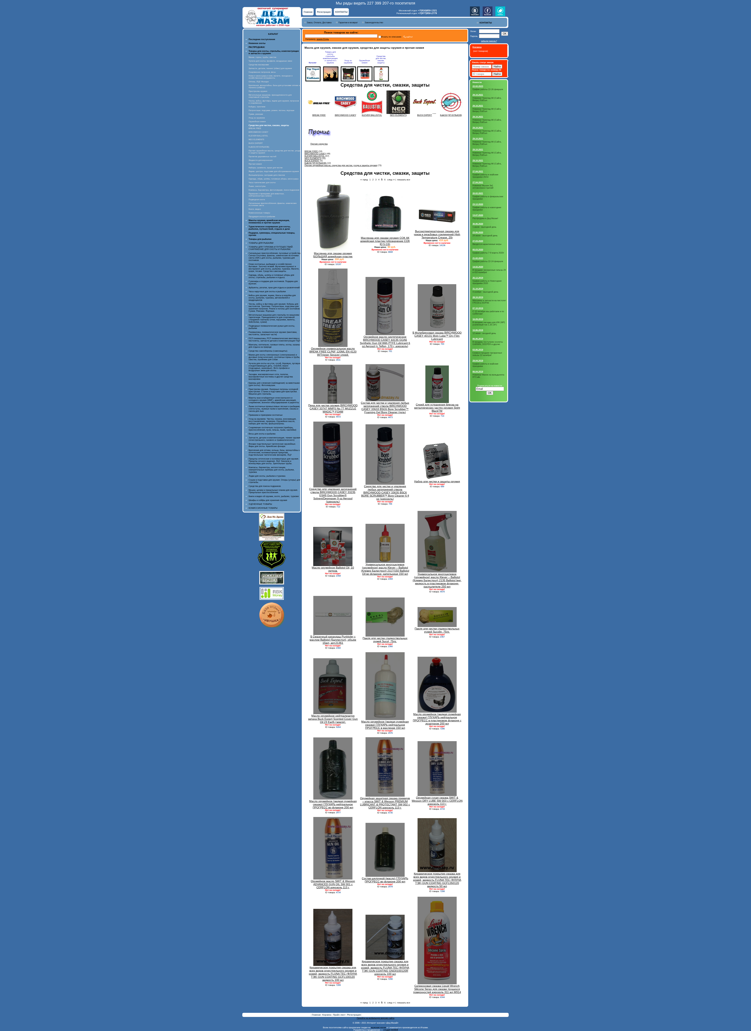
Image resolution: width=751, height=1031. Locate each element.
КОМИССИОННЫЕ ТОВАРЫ (263, 508)
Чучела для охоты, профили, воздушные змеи (270, 61)
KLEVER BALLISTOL (258, 136)
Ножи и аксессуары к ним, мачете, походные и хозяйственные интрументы (271, 77)
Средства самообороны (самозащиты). (268, 351)
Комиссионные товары (259, 213)
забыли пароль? (489, 41)
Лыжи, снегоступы (257, 186)
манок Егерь (323, 39)
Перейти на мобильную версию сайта (375, 1018)
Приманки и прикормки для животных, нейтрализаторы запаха (266, 195)
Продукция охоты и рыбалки (262, 216)
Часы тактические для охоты (262, 182)
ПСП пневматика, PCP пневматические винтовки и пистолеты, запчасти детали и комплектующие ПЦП (274, 339)
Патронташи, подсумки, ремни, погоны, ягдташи (271, 110)
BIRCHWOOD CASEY (258, 132)
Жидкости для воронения (260, 160)
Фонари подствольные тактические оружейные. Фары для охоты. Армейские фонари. (272, 445)
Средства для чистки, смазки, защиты (381, 59)
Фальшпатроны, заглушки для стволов (267, 175)
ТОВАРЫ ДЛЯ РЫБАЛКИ (261, 243)
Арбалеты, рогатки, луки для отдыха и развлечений (274, 287)
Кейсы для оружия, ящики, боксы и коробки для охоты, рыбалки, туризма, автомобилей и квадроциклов (272, 297)
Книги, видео (255, 209)
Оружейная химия (257, 121)
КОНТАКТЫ (341, 12)
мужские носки (378, 1027)
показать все (403, 179)
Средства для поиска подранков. (265, 486)
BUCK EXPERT (256, 143)
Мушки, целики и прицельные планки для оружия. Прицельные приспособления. (273, 491)
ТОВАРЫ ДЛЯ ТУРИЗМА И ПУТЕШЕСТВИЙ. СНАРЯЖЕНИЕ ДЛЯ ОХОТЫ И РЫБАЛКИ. (271, 248)
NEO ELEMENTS (256, 139)
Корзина (327, 1015)
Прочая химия (255, 164)
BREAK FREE (255, 128)
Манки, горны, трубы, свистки (262, 57)
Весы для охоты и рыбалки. (262, 434)
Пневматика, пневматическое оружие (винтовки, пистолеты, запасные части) (273, 333)
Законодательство (374, 22)
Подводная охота (257, 199)
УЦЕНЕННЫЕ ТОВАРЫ (260, 504)
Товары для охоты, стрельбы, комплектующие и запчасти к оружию (330, 57)
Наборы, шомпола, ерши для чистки (266, 168)
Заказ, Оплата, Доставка (319, 22)
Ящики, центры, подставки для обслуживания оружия (274, 171)
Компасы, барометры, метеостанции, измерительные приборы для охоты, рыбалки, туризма (271, 469)
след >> (391, 179)
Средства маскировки (259, 65)
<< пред (364, 179)
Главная (308, 12)
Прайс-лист (339, 1015)
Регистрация (324, 12)
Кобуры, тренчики (257, 107)
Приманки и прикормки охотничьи (265, 415)
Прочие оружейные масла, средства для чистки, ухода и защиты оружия (341, 165)
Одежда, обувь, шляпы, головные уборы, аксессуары (273, 179)
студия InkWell (391, 1030)
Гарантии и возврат (348, 22)
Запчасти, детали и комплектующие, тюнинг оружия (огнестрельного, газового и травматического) (274, 438)
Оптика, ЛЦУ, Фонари (259, 82)
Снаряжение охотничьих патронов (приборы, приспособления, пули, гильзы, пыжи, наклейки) (272, 428)
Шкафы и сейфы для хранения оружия (268, 500)
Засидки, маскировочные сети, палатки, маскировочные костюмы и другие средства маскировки (271, 376)
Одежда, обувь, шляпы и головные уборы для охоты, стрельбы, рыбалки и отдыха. (271, 276)
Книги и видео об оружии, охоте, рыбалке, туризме (274, 496)
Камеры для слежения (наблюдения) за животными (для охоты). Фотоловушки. (274, 384)
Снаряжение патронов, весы (262, 72)
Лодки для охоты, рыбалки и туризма (267, 476)
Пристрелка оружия (258, 91)
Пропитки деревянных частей (262, 156)
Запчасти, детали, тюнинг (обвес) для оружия (270, 68)
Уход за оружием (257, 118)
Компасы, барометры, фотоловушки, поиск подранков (274, 190)
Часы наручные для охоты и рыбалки (267, 291)
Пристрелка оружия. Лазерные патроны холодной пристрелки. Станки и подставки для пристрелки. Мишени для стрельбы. (273, 391)
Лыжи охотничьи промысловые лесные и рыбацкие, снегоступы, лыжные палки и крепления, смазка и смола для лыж (274, 408)
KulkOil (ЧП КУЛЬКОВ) (259, 147)
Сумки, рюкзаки (256, 114)
